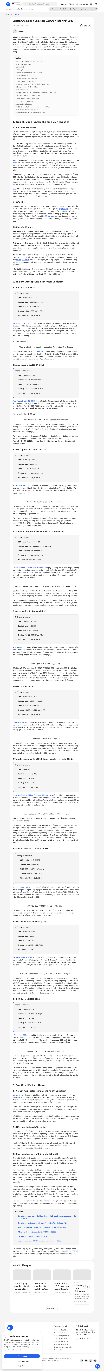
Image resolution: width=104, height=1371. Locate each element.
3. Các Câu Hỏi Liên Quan (23, 104)
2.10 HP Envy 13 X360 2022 (25, 101)
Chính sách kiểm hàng (61, 1364)
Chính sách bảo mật (60, 1358)
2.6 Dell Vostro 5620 (22, 90)
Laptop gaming (18, 1114)
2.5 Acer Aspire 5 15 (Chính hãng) (27, 87)
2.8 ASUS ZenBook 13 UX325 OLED (28, 95)
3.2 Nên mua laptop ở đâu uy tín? (27, 110)
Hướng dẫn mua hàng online (63, 1366)
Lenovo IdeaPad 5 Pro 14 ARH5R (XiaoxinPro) (30, 570)
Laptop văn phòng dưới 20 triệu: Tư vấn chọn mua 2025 (39, 1260)
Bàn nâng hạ (16, 9)
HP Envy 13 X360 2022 (21, 1052)
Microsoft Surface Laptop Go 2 (24, 972)
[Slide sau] (88, 1307)
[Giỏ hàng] (96, 4)
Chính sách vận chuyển (61, 1355)
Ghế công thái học (27, 9)
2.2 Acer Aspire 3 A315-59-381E (26, 78)
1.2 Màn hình (20, 67)
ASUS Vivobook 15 (20, 323)
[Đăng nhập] (91, 4)
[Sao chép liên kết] (89, 25)
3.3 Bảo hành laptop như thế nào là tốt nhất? (30, 112)
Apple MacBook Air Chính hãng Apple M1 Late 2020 (33, 805)
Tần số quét (49, 216)
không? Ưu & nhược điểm (42, 1242)
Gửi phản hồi (81, 1358)
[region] (52, 1306)
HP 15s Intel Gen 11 (20, 486)
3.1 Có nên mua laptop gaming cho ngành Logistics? (33, 107)
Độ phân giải (63, 209)
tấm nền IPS (38, 352)
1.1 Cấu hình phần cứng (23, 64)
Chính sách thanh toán (61, 1361)
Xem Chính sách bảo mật (13, 1350)
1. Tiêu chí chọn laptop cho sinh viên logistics (29, 61)
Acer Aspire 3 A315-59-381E (24, 401)
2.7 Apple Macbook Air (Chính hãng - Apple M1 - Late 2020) (36, 92)
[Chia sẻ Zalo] (85, 25)
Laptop (8, 9)
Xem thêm (50, 1328)
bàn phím (25, 260)
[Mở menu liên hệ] (97, 1366)
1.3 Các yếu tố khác (22, 70)
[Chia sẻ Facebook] (81, 25)
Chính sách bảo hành (61, 1349)
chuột (18, 260)
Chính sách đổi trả (60, 1352)
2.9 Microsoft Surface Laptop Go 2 (27, 98)
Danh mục (18, 4)
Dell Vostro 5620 (19, 730)
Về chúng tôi (58, 1369)
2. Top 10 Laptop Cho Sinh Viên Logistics (28, 73)
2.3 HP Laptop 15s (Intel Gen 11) (26, 81)
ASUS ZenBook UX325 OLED (24, 899)
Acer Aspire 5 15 (19, 652)
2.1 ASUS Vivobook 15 (23, 75)
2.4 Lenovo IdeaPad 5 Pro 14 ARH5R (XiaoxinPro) (32, 84)
